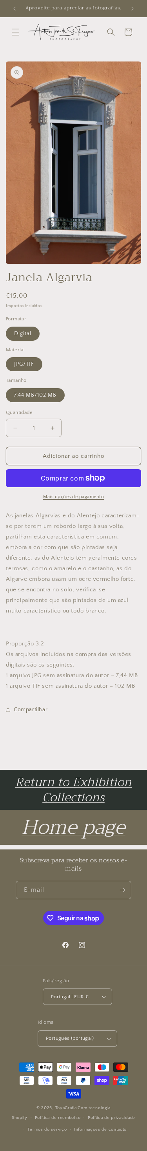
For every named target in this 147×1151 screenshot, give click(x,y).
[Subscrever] (122, 890)
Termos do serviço (47, 1129)
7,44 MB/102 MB (35, 395)
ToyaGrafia (66, 1108)
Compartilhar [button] (30, 710)
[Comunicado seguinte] (132, 8)
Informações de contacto (100, 1129)
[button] (15, 32)
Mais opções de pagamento (73, 496)
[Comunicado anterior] (14, 8)
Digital (22, 334)
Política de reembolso (58, 1117)
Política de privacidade (111, 1117)
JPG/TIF (24, 364)
